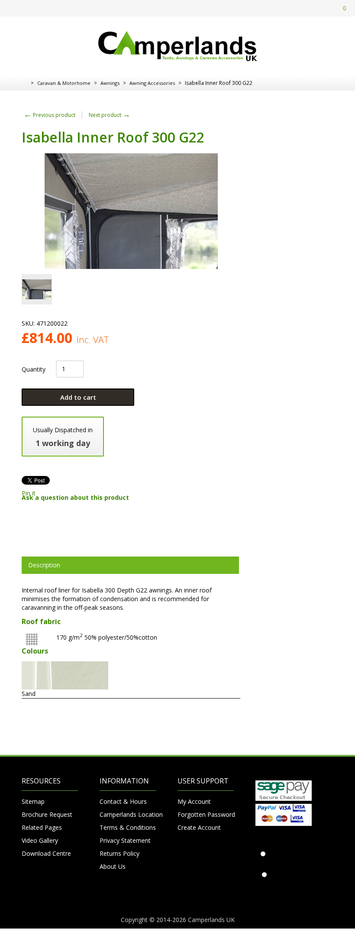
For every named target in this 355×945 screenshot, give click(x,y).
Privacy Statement (125, 840)
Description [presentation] (44, 565)
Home (25, 83)
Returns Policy (119, 853)
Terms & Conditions (128, 827)
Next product (109, 115)
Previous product (49, 115)
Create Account (199, 827)
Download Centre (46, 853)
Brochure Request (47, 814)
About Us (113, 866)
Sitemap (33, 801)
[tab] (130, 565)
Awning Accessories (152, 83)
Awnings (109, 83)
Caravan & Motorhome (63, 83)
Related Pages (42, 827)
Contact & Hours (123, 801)
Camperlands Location (128, 814)
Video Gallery (40, 840)
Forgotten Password (206, 814)
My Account (194, 801)
